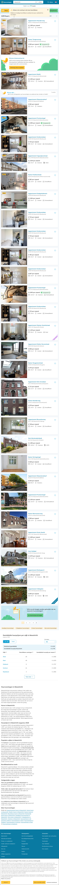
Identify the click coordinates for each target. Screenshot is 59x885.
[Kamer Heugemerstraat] (14, 369)
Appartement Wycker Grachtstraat (39, 325)
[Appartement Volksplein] (14, 595)
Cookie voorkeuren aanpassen (8, 843)
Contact (3, 856)
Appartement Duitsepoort (36, 570)
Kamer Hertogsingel (34, 457)
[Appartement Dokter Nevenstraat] (14, 350)
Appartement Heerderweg (36, 20)
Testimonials (45, 841)
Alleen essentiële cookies (39, 882)
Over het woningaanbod (27, 836)
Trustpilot (53, 92)
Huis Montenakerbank (35, 438)
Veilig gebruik (4, 846)
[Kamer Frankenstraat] (14, 181)
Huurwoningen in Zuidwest (10, 824)
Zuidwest (5, 664)
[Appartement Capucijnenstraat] (14, 162)
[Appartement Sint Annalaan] (14, 388)
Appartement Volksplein (35, 589)
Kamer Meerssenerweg (35, 513)
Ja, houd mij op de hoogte (35, 615)
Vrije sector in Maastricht (14, 817)
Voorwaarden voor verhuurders (49, 836)
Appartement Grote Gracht (36, 532)
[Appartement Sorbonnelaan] (14, 143)
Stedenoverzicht (25, 848)
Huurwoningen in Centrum (13, 822)
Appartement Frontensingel (36, 118)
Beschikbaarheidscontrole (27, 838)
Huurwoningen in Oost (27, 822)
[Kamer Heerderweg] (14, 407)
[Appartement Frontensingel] (14, 124)
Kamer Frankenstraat (34, 175)
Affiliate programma (5, 854)
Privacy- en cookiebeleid (6, 841)
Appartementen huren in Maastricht (16, 810)
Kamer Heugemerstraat (35, 363)
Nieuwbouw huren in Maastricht (16, 813)
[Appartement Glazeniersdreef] (14, 105)
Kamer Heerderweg (34, 400)
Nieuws (23, 846)
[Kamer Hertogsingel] (14, 463)
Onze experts (45, 848)
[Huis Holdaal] (14, 557)
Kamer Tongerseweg (34, 39)
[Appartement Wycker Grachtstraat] (14, 331)
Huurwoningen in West (17, 820)
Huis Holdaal (32, 551)
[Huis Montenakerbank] (14, 444)
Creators (3, 851)
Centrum (5, 668)
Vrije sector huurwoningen (51, 628)
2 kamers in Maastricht (14, 819)
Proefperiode (25, 854)
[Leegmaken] (36, 2)
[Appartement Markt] (14, 80)
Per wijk (6, 641)
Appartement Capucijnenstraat (37, 156)
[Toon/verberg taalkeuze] (55, 2)
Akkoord (6, 882)
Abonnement (4, 836)
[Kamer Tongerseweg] (14, 45)
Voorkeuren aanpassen (52, 882)
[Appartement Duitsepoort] (14, 576)
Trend (13, 641)
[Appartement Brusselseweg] (14, 425)
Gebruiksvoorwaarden (6, 838)
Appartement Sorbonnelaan (37, 137)
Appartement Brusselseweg (36, 419)
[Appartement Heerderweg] (14, 27)
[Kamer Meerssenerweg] (14, 520)
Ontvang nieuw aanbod (16, 67)
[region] (29, 872)
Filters (6, 10)
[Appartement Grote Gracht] (14, 538)
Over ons (3, 848)
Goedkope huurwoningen (8, 628)
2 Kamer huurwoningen (36, 628)
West (4, 656)
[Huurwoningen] (6, 2)
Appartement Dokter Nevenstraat (38, 344)
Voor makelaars (45, 843)
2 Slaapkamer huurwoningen (22, 628)
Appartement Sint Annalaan (37, 382)
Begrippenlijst (25, 843)
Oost (4, 660)
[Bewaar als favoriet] (55, 21)
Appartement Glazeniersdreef (37, 99)
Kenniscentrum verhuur (47, 846)
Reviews (24, 841)
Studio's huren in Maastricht (16, 812)
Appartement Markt (34, 74)
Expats (23, 851)
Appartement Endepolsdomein (37, 193)
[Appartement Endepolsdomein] (14, 200)
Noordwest (6, 671)
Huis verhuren (45, 838)
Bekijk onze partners (6, 878)
